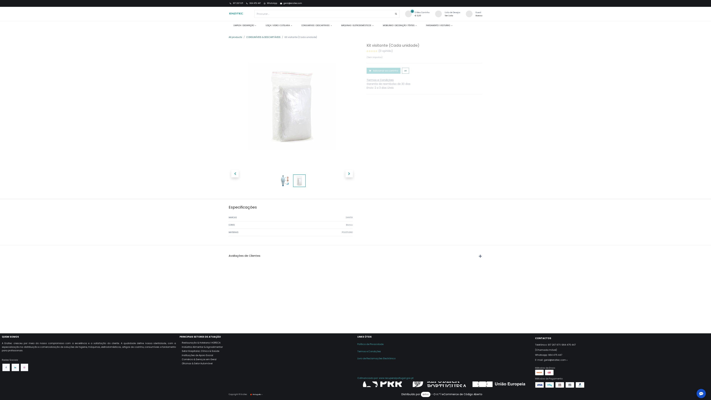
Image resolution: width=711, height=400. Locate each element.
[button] (235, 173)
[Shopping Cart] (408, 13)
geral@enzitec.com (292, 3)
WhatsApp (271, 3)
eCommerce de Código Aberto (462, 394)
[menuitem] (245, 25)
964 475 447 (255, 3)
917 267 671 (237, 3)
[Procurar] (396, 14)
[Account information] (469, 13)
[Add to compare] (405, 71)
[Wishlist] (438, 13)
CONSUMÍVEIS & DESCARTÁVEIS (263, 37)
